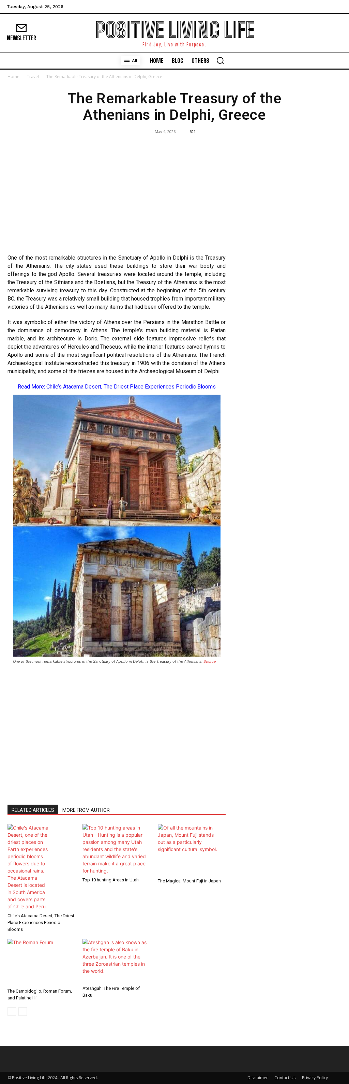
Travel (33, 76)
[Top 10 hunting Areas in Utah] (116, 849)
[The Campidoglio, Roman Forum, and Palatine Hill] (41, 962)
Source (209, 661)
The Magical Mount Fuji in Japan (189, 880)
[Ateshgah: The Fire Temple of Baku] (116, 961)
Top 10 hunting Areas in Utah (110, 879)
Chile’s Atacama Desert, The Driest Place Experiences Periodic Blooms (131, 386)
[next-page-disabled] (22, 1011)
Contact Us (284, 1078)
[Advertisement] (116, 199)
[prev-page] (11, 1011)
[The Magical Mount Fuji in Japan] (192, 849)
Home (13, 76)
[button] (220, 60)
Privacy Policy (315, 1078)
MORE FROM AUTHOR (86, 810)
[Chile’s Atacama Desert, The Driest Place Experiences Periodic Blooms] (41, 867)
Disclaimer (257, 1078)
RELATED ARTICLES (33, 810)
